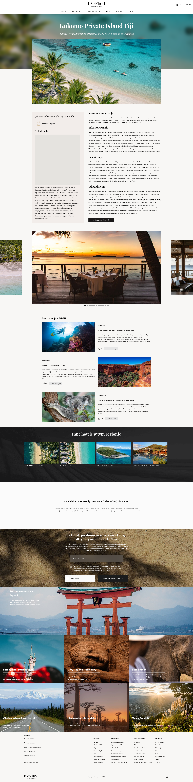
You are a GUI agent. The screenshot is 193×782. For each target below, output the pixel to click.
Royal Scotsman (139, 759)
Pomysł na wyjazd (93, 11)
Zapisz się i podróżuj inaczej (113, 578)
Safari (157, 759)
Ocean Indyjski (97, 751)
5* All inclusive (159, 742)
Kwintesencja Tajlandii (117, 742)
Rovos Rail (137, 742)
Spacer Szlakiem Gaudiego (119, 762)
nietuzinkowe (139, 739)
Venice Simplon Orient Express (143, 762)
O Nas (131, 11)
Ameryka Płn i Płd (98, 762)
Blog (108, 11)
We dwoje (158, 748)
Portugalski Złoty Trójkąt (118, 756)
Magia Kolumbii (141, 718)
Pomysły (158, 739)
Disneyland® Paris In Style (18, 670)
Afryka (95, 748)
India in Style (114, 748)
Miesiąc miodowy (160, 756)
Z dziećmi (158, 745)
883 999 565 (30, 743)
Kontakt (119, 11)
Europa (95, 742)
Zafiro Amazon (138, 745)
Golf (156, 754)
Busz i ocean (139, 670)
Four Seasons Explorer (140, 748)
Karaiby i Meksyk (98, 756)
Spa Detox (158, 762)
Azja (94, 754)
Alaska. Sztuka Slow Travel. (19, 718)
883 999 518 (30, 739)
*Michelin (158, 751)
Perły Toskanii (115, 759)
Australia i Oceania (99, 759)
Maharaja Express (139, 756)
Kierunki (63, 11)
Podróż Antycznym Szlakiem (119, 751)
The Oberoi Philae (139, 754)
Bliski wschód (97, 745)
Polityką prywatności (104, 570)
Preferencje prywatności (31, 762)
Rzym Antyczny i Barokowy (119, 745)
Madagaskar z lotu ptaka (82, 718)
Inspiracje (76, 11)
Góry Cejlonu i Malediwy (82, 670)
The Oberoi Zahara (139, 751)
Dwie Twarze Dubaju (117, 754)
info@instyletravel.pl (34, 747)
